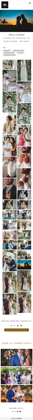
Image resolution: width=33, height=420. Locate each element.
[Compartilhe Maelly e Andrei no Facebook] (11, 325)
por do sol (20, 52)
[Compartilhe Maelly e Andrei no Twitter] (18, 325)
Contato (21, 408)
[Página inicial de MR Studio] (4, 4)
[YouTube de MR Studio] (20, 411)
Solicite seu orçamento (16, 330)
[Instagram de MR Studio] (14, 411)
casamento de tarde (9, 55)
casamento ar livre (18, 50)
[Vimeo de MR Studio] (17, 411)
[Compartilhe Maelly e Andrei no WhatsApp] (14, 325)
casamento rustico (9, 52)
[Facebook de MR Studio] (12, 411)
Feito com (16, 418)
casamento (7, 50)
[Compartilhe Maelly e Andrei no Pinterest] (21, 325)
